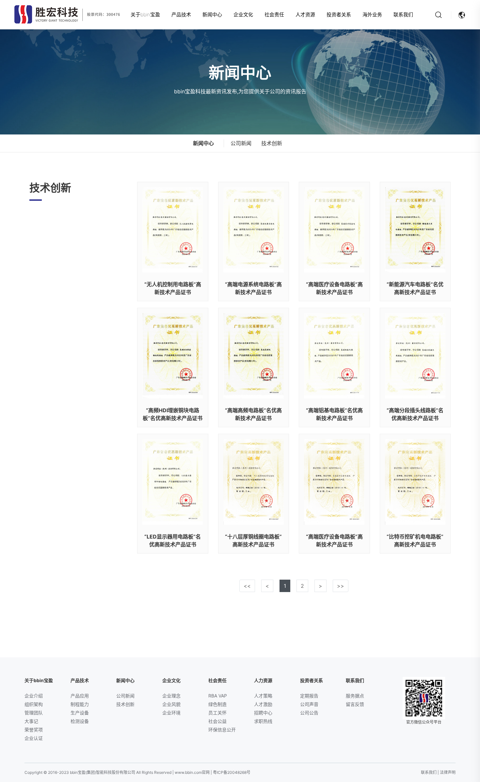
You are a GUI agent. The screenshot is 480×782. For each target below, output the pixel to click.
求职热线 (263, 721)
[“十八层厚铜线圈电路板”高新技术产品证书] (253, 481)
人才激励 (263, 704)
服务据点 (355, 695)
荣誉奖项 (33, 729)
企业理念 (171, 695)
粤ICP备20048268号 (231, 772)
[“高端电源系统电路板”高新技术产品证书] (253, 230)
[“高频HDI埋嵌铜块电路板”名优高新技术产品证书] (172, 356)
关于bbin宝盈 (145, 14)
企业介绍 (33, 695)
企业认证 (33, 738)
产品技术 (181, 14)
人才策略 (263, 695)
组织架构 (33, 704)
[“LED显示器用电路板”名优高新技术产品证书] (172, 481)
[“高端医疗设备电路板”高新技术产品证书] (334, 230)
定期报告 (309, 695)
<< (247, 586)
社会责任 (274, 14)
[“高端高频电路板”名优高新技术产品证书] (253, 356)
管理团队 (33, 712)
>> (340, 586)
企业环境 (171, 712)
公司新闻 (241, 143)
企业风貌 (171, 704)
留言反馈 (355, 704)
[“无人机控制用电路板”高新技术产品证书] (172, 230)
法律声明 (448, 772)
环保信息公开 (222, 729)
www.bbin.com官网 (192, 772)
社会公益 (217, 721)
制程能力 (80, 704)
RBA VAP (217, 695)
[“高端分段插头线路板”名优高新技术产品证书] (415, 356)
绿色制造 (217, 704)
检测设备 (80, 721)
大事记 (31, 721)
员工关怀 (217, 712)
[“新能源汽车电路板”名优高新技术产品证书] (415, 230)
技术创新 (271, 143)
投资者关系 (339, 14)
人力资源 (263, 680)
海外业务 (372, 14)
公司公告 (309, 712)
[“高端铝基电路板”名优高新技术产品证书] (334, 356)
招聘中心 (263, 712)
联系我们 (403, 14)
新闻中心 (212, 14)
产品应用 (80, 695)
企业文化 (243, 14)
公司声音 (309, 704)
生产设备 (80, 712)
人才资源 (305, 14)
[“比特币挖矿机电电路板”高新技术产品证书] (415, 481)
